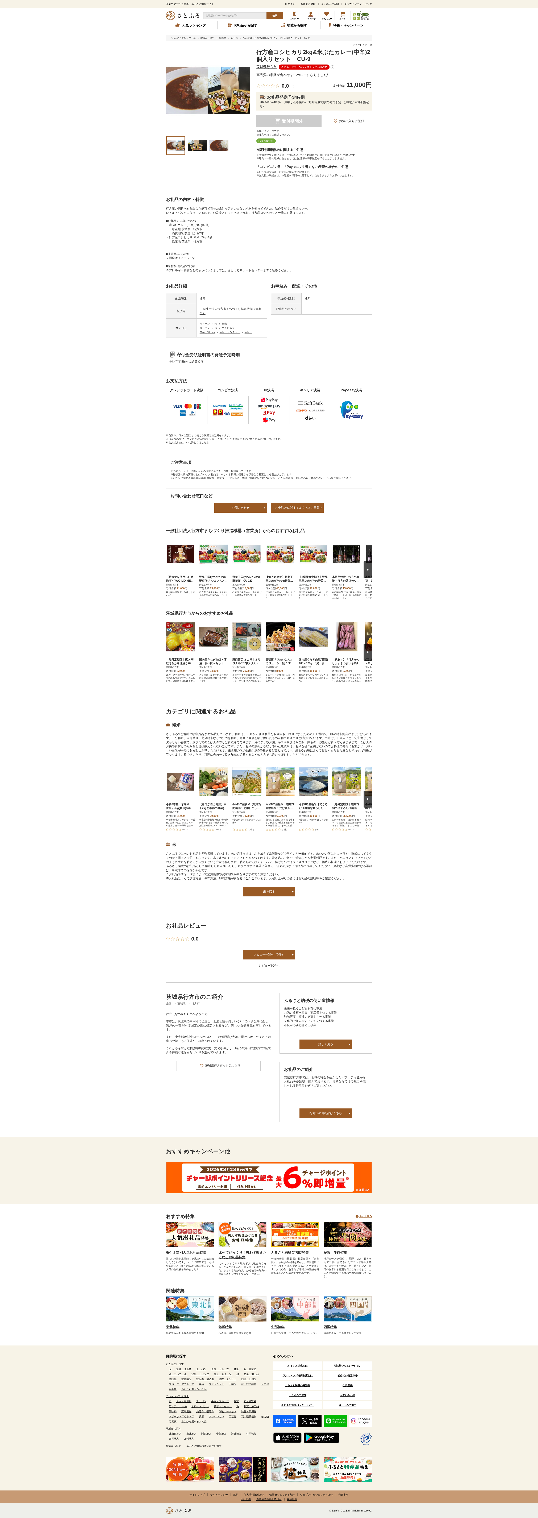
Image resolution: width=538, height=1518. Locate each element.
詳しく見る (325, 1044)
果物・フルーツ (220, 1369)
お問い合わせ (240, 507)
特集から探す (173, 1445)
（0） (292, 86)
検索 (274, 15)
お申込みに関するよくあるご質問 (297, 507)
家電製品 (186, 1379)
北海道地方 (175, 1433)
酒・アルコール (178, 1374)
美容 (201, 1384)
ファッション (216, 1384)
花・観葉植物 (248, 1384)
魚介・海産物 (183, 1369)
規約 (235, 1494)
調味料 (173, 1379)
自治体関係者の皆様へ (269, 1499)
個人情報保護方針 (254, 1494)
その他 (265, 1384)
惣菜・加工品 (207, 332)
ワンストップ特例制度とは (297, 1375)
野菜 (236, 1369)
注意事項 (264, 134)
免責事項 (343, 1494)
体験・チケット (227, 1379)
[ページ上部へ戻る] (523, 1490)
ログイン (290, 4)
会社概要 (246, 1499)
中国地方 (251, 1433)
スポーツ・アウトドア (181, 1384)
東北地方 (191, 1433)
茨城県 (181, 1003)
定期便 (173, 1389)
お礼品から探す (175, 1364)
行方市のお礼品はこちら (326, 1113)
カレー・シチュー (230, 332)
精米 (224, 323)
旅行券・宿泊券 (205, 1379)
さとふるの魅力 (347, 1405)
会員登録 (348, 1385)
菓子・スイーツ (223, 1374)
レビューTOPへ (269, 965)
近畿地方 (236, 1433)
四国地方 (174, 1438)
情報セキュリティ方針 (282, 1494)
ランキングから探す (177, 1396)
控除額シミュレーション (347, 1365)
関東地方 (206, 1433)
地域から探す (173, 1428)
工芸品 (232, 1384)
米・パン (205, 323)
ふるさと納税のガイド (295, 15)
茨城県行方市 (266, 67)
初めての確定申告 (348, 1375)
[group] (208, 91)
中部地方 (221, 1433)
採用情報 (292, 1499)
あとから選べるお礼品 (194, 1389)
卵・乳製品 (250, 1369)
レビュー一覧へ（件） (269, 954)
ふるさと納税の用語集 (297, 1385)
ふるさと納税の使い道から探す (204, 1445)
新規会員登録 (308, 4)
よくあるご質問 (330, 4)
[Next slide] (368, 569)
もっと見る (365, 1216)
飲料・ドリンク (200, 1374)
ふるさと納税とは (297, 1365)
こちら (205, 442)
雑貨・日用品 (248, 1379)
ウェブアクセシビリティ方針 (316, 1494)
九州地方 (189, 1438)
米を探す (269, 891)
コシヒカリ (228, 328)
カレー (248, 332)
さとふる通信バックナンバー (297, 1405)
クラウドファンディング (358, 4)
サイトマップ (197, 1494)
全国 (168, 1003)
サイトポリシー (219, 1494)
